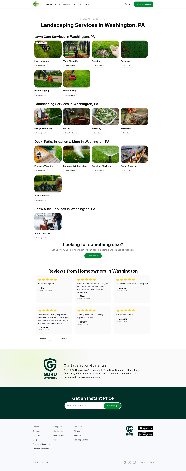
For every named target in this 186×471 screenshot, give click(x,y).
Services (36, 431)
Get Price (111, 406)
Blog (35, 440)
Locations (83, 19)
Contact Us (58, 431)
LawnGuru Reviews (41, 448)
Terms (142, 462)
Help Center (58, 435)
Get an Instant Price (143, 4)
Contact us (92, 256)
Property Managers (41, 444)
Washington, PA (99, 19)
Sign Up (77, 431)
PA (90, 19)
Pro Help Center (81, 440)
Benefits (77, 435)
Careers (56, 440)
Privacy (151, 462)
